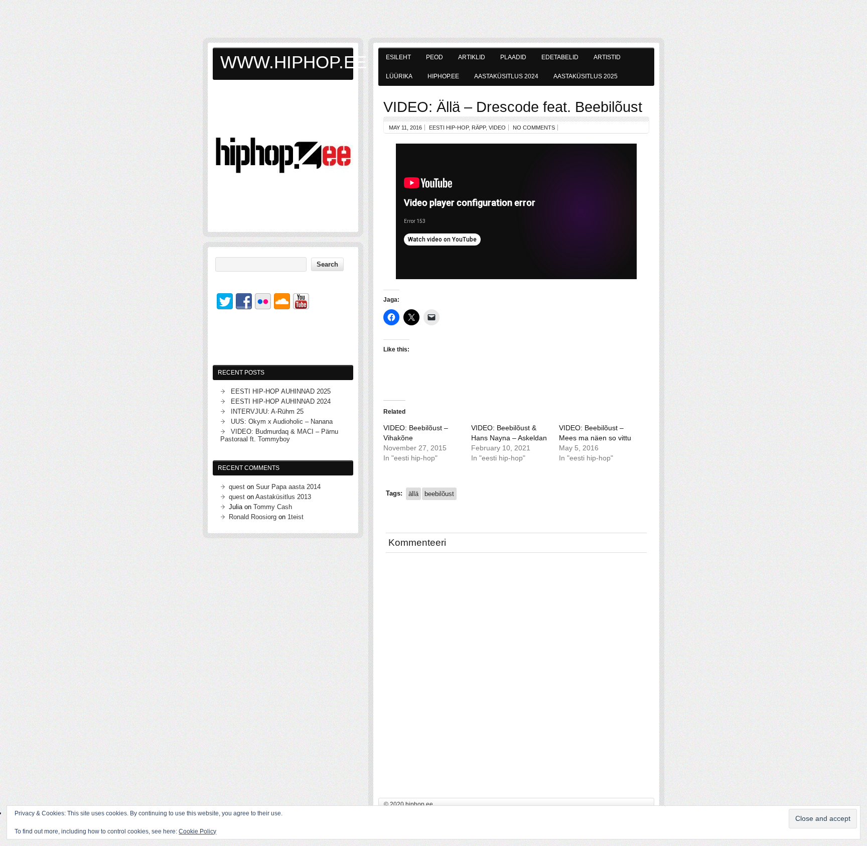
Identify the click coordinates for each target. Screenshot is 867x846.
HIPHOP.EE (443, 76)
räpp (479, 128)
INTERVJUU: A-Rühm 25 (267, 411)
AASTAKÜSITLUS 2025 (585, 76)
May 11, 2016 (405, 128)
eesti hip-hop (449, 128)
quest (237, 487)
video (497, 128)
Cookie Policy (197, 831)
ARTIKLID (471, 57)
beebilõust (439, 494)
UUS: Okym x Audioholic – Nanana (282, 421)
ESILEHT (398, 57)
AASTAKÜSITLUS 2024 (506, 76)
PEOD (434, 57)
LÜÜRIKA (399, 76)
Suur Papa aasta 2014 (288, 487)
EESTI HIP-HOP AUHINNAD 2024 (281, 401)
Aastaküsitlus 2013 (283, 497)
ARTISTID (607, 57)
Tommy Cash (272, 507)
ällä (413, 494)
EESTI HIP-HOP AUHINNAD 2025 (281, 391)
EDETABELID (560, 57)
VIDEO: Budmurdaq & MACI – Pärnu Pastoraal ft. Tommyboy (279, 435)
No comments (534, 128)
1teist (295, 517)
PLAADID (513, 57)
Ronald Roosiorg (252, 517)
